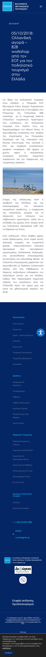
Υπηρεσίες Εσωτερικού (22, 352)
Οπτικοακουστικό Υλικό (22, 471)
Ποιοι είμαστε (18, 323)
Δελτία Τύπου (18, 423)
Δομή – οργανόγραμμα (23, 335)
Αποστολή (17, 329)
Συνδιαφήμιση (19, 391)
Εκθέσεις (16, 397)
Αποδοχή (8, 653)
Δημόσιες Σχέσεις (20, 408)
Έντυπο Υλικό (18, 482)
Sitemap (23, 632)
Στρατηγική (17, 347)
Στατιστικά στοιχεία (21, 508)
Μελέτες (16, 502)
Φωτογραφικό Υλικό (21, 476)
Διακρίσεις (17, 364)
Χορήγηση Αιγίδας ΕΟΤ (23, 450)
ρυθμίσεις (6, 648)
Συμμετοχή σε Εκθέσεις (22, 465)
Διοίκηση (16, 341)
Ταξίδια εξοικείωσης (21, 402)
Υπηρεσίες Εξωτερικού (22, 358)
